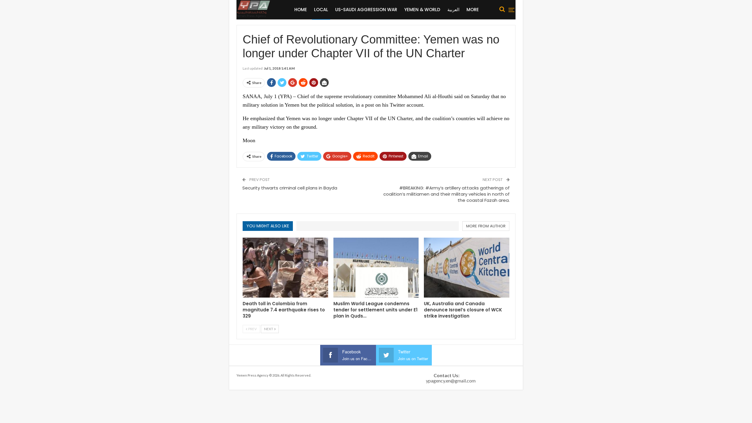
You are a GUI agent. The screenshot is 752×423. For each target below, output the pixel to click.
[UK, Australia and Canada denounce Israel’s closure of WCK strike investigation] (466, 267)
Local (321, 9)
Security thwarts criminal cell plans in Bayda (289, 188)
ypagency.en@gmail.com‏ (451, 380)
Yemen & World (422, 9)
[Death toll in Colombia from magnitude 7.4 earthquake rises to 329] (285, 267)
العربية (453, 9)
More (472, 9)
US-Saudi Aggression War (366, 9)
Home (300, 9)
